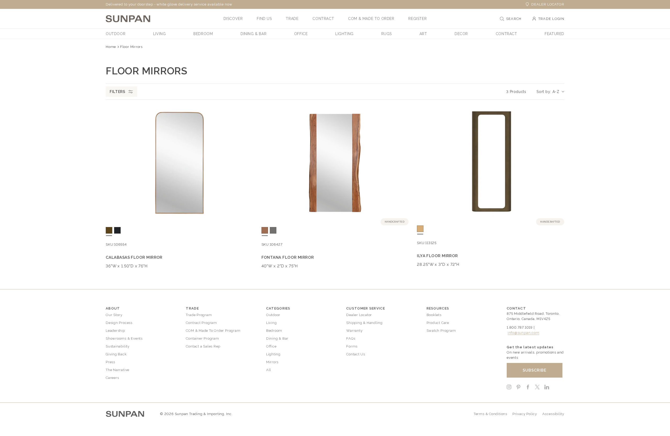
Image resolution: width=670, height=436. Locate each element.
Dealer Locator (547, 4)
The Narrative (117, 370)
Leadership (115, 331)
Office (271, 346)
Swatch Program (441, 331)
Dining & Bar (277, 338)
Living (271, 323)
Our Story (114, 315)
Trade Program (199, 315)
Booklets (434, 315)
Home (111, 47)
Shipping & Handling (364, 323)
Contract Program (201, 323)
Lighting (273, 354)
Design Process (119, 323)
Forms (352, 346)
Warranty (354, 331)
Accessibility (553, 414)
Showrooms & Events (124, 338)
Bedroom (274, 331)
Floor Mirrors (131, 47)
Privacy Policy (524, 414)
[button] (233, 18)
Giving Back (116, 354)
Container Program (202, 338)
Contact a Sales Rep (203, 346)
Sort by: (544, 92)
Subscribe (534, 370)
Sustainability (118, 346)
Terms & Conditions (490, 414)
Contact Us (355, 354)
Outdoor (273, 315)
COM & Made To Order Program (213, 331)
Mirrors (272, 362)
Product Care (438, 323)
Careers (112, 378)
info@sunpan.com (523, 333)
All (268, 370)
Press (110, 362)
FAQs (350, 338)
